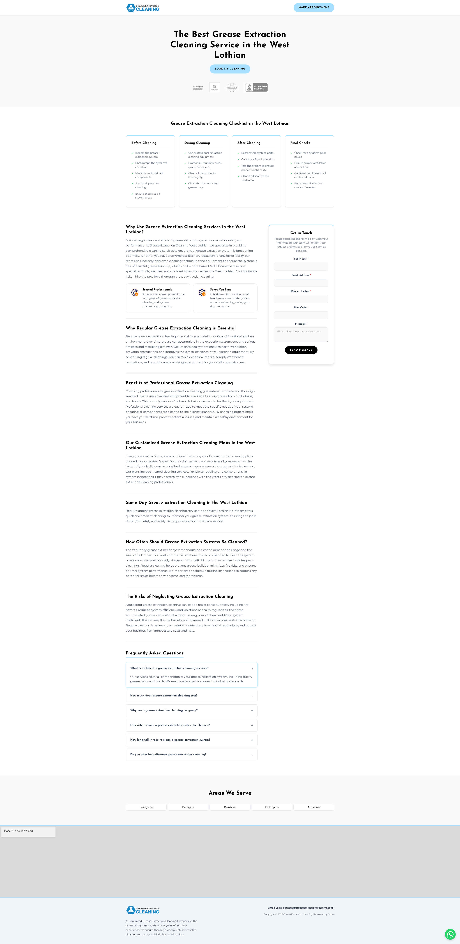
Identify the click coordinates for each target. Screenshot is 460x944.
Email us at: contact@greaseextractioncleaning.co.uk (301, 907)
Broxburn (230, 807)
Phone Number (301, 291)
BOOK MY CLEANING (230, 69)
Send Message (301, 350)
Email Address (301, 275)
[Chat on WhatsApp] (450, 934)
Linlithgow (272, 807)
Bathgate (188, 807)
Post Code (301, 307)
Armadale (314, 807)
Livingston (146, 807)
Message (301, 324)
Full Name (301, 259)
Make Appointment (314, 7)
